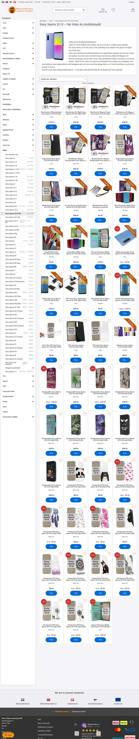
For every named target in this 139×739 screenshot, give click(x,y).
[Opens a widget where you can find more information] (8, 735)
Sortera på (48, 79)
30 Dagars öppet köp (25, 2)
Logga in (132, 2)
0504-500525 (6, 732)
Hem (39, 719)
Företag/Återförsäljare (45, 734)
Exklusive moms (78, 711)
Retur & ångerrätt (44, 723)
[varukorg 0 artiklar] (133, 10)
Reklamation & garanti (45, 727)
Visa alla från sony (11, 154)
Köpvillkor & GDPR (44, 731)
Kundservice (46, 2)
